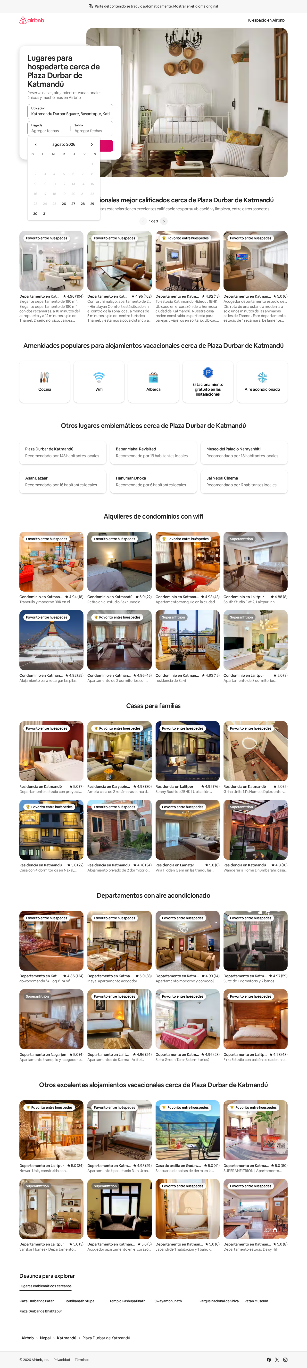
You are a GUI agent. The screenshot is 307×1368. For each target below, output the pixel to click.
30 (35, 214)
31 (45, 214)
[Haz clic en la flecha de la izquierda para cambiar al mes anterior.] (35, 144)
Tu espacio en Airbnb (266, 20)
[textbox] (48, 131)
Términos (82, 1360)
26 (64, 204)
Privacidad (62, 1360)
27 (73, 204)
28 (83, 204)
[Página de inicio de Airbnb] (31, 20)
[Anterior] (143, 221)
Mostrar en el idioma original (195, 6)
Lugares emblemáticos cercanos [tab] (45, 1286)
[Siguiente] (164, 221)
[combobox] (70, 114)
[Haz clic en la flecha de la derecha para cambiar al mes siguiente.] (91, 144)
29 (92, 204)
